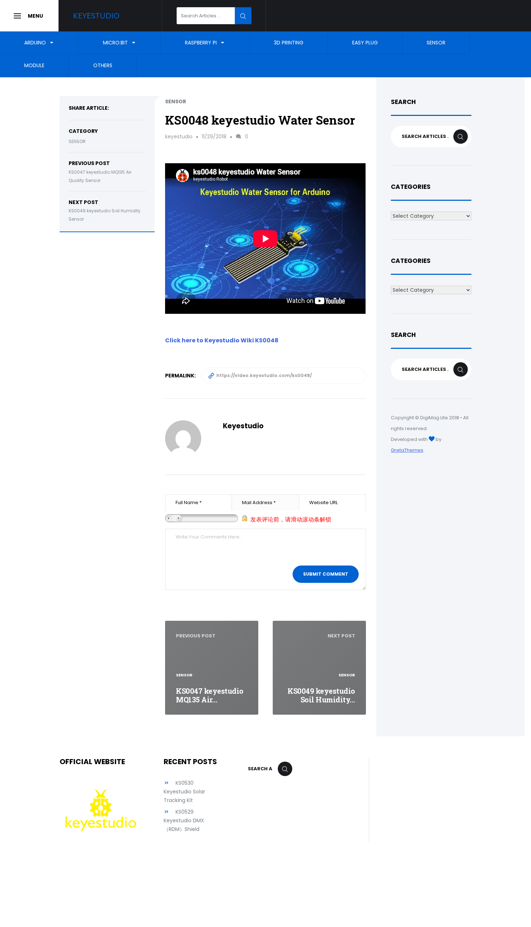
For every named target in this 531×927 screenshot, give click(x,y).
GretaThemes (407, 450)
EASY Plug (365, 42)
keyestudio (179, 136)
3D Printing (288, 42)
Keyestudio (96, 15)
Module (34, 65)
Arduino (35, 42)
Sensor (436, 42)
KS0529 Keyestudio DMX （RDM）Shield (184, 820)
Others (102, 65)
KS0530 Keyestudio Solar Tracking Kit (184, 791)
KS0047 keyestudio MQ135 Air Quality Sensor (100, 176)
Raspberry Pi (201, 42)
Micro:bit (115, 42)
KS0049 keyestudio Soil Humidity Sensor (105, 215)
